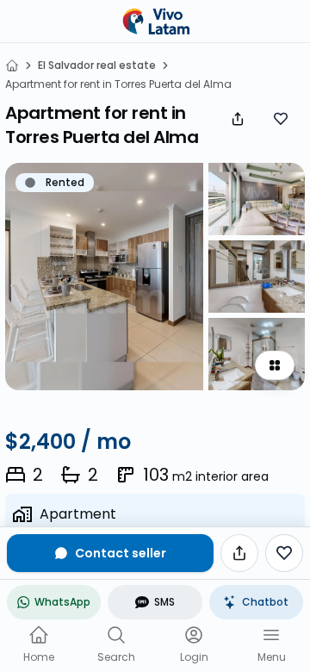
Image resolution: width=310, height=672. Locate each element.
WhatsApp (62, 601)
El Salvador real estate (97, 65)
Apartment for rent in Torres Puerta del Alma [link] (118, 84)
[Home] (12, 65)
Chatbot (265, 601)
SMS (164, 601)
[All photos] (274, 365)
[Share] (237, 119)
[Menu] (271, 635)
